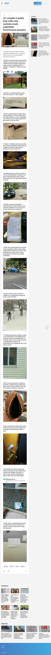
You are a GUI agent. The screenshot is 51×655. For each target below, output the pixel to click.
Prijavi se (46, 3)
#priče (17, 566)
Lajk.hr (5, 652)
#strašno (22, 566)
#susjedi (5, 566)
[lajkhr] (7, 3)
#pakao (11, 566)
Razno (4, 15)
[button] (26, 15)
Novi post (37, 3)
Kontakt (2, 647)
